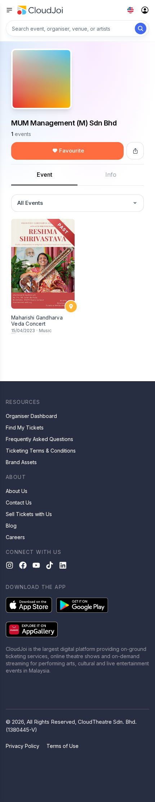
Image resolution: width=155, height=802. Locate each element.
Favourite (71, 150)
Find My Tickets (25, 427)
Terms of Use (62, 746)
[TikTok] (49, 565)
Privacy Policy (22, 746)
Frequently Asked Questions (39, 439)
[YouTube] (36, 565)
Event (44, 174)
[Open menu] (9, 10)
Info (110, 174)
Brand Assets (21, 462)
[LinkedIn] (63, 565)
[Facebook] (23, 565)
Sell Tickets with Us (29, 514)
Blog (11, 526)
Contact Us (19, 502)
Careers (15, 537)
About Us (16, 491)
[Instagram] (9, 565)
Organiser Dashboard (31, 416)
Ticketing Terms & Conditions (41, 451)
